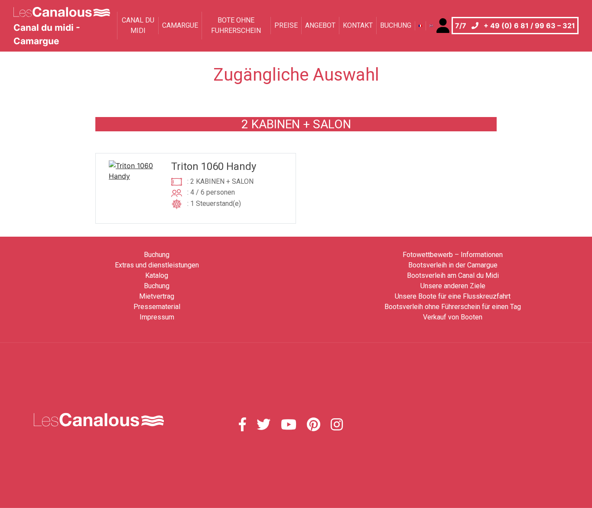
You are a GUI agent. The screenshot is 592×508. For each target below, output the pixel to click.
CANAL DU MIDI (138, 25)
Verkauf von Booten (452, 317)
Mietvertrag (156, 296)
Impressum (157, 317)
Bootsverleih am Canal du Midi (453, 275)
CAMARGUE (180, 25)
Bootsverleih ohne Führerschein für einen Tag (452, 307)
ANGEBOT (320, 25)
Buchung (156, 255)
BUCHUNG (395, 25)
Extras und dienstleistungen (157, 265)
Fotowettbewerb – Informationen (453, 255)
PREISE (286, 25)
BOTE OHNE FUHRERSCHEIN (236, 25)
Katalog (156, 275)
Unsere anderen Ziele (452, 286)
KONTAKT (358, 25)
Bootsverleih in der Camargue (453, 265)
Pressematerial (156, 307)
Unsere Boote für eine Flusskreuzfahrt (453, 296)
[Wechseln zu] (420, 25)
